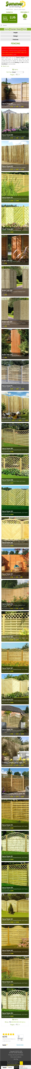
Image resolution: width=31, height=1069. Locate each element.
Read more (6, 66)
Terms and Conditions (15, 1057)
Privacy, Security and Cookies (15, 1054)
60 (12, 1022)
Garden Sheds (16, 29)
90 (15, 1022)
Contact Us (9, 12)
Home (7, 29)
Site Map (16, 1059)
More (24, 29)
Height (15, 32)
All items (22, 1022)
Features (15, 39)
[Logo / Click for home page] (15, 4)
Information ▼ (25, 12)
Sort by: (9, 72)
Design (15, 36)
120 (18, 1022)
